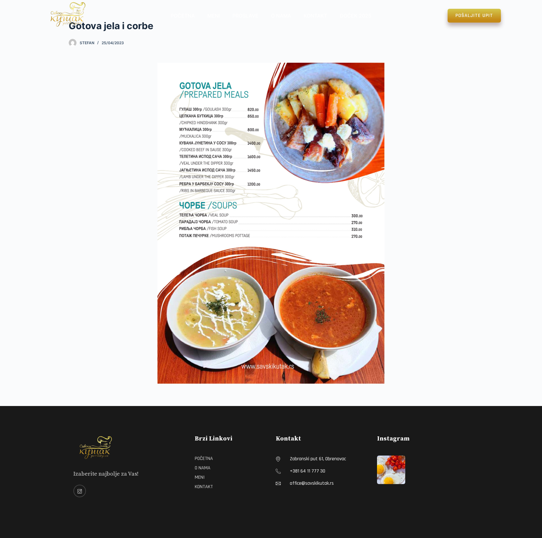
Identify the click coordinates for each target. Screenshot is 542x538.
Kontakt (315, 16)
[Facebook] (79, 491)
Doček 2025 (355, 16)
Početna (183, 16)
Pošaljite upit (474, 15)
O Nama (281, 16)
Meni (213, 16)
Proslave (245, 16)
